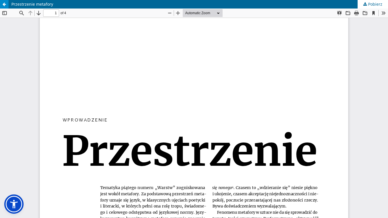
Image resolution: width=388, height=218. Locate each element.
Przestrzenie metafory (32, 4)
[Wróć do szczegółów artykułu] (4, 4)
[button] (14, 204)
